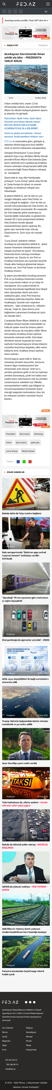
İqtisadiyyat (31, 1032)
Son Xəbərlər (7, 1027)
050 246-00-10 (12, 1064)
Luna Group (11, 451)
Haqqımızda (31, 1049)
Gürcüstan (25, 433)
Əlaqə (28, 1045)
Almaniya (38, 433)
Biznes (5, 1032)
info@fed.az (10, 1069)
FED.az (8, 141)
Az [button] (46, 11)
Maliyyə (29, 1027)
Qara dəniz (21, 442)
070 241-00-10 (11, 1060)
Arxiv (4, 1049)
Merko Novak (28, 451)
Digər (4, 1045)
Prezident (10, 433)
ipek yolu (35, 442)
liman (9, 442)
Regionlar (6, 1041)
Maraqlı (29, 1036)
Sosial (4, 1036)
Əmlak (29, 1041)
